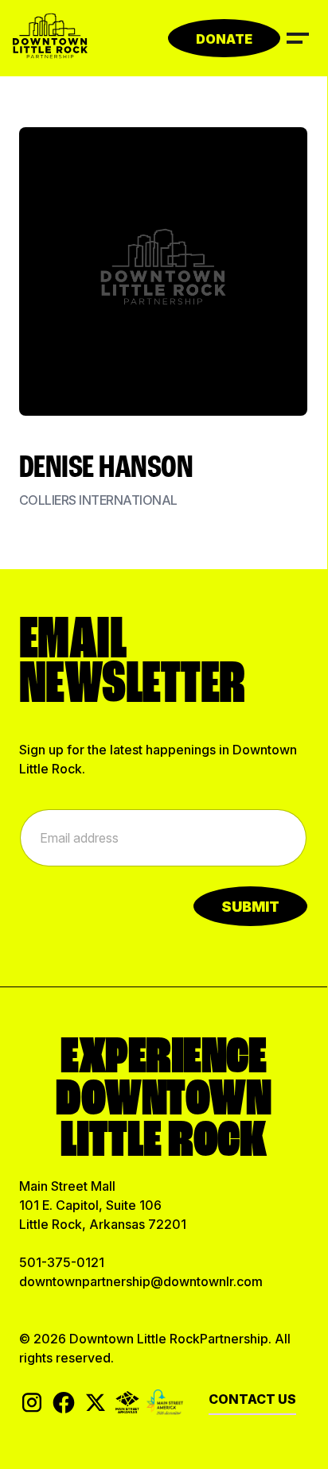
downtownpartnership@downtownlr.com (141, 1281)
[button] (297, 36)
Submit (250, 906)
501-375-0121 (61, 1262)
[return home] (50, 38)
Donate (224, 39)
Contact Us (252, 1399)
